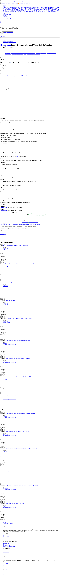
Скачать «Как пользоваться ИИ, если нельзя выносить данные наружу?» (17, 76)
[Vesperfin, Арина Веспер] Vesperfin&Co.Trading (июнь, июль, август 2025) (20, 413)
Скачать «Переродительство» (9, 78)
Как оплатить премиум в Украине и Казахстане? (24, 10)
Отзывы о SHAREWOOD (8, 537)
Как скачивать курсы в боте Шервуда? (34, 11)
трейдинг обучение (25, 54)
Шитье (4, 249)
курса (17, 156)
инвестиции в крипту (26, 53)
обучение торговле (52, 53)
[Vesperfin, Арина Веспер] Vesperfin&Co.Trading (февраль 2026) (18, 376)
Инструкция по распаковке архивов (33, 7)
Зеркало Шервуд (6, 543)
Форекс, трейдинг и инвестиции (9, 344)
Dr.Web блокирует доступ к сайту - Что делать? (50, 7)
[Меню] (0, 2)
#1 (3, 86)
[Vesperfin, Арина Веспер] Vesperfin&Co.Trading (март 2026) (18, 466)
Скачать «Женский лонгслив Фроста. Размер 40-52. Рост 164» (15, 75)
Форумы (4, 15)
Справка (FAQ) (6, 538)
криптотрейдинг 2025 (34, 53)
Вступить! (14, 569)
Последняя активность (14, 18)
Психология (5, 286)
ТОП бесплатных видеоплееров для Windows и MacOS (14, 8)
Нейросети (5, 267)
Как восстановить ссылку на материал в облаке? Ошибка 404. (37, 8)
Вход (1, 34)
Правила (4, 544)
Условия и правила (6, 565)
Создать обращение (7, 14)
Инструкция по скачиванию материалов (18, 7)
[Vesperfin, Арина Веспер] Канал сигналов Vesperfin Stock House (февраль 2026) (22, 485)
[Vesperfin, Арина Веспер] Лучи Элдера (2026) (15, 503)
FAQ (4, 6)
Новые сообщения (6, 18)
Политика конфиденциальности (9, 546)
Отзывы (4, 5)
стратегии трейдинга (9, 54)
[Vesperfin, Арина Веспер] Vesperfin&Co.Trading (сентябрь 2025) (18, 358)
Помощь (4, 13)
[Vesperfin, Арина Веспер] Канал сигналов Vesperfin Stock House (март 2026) (21, 394)
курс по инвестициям (43, 53)
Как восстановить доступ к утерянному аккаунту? (15, 9)
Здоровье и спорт (6, 322)
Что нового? (5, 17)
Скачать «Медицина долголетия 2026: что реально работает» (15, 79)
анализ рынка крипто (17, 53)
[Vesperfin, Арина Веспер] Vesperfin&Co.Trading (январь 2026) (18, 340)
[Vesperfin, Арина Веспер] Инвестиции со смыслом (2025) (17, 431)
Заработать (5, 19)
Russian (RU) (5, 563)
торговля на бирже (18, 54)
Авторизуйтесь (3, 207)
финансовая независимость (34, 54)
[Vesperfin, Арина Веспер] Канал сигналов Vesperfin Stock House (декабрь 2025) (21, 448)
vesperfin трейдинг (9, 53)
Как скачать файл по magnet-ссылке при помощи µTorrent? (14, 11)
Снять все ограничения (7, 535)
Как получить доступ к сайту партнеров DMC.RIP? (35, 9)
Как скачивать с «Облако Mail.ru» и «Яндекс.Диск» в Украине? (46, 10)
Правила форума (6, 7)
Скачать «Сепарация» (7, 77)
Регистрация (3, 36)
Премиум (5, 16)
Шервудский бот (6, 536)
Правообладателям (6, 545)
